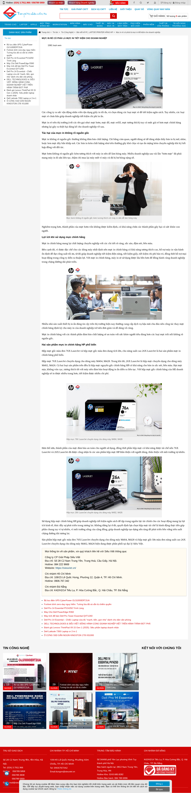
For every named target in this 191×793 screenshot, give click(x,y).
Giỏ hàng (159, 16)
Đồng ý (159, 784)
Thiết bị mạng (100, 24)
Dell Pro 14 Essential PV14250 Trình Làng (64, 608)
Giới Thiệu (126, 9)
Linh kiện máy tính (122, 24)
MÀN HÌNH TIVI (75, 24)
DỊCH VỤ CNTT (98, 9)
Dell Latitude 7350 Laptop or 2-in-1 (60, 631)
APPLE (33, 25)
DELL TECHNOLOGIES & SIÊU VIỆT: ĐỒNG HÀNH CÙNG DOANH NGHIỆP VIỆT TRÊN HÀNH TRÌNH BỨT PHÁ (97, 623)
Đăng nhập (179, 2)
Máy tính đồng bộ (45, 24)
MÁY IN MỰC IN (110, 24)
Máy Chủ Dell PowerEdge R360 (59, 612)
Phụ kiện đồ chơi (135, 24)
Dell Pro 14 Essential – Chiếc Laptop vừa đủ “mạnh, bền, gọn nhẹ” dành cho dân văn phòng (87, 620)
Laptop (23, 25)
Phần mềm (148, 25)
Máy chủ (88, 25)
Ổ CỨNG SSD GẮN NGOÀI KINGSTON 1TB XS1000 (69, 635)
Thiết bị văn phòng (163, 24)
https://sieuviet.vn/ (66, 568)
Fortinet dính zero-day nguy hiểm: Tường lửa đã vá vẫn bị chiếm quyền (77, 604)
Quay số (139, 9)
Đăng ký (167, 2)
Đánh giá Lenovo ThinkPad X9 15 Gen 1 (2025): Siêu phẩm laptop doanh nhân (81, 627)
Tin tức (64, 9)
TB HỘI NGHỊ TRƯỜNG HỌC (179, 24)
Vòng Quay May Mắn (158, 9)
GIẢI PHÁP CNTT (79, 9)
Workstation (60, 25)
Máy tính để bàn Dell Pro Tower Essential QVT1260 (68, 616)
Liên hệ (113, 9)
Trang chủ (10, 25)
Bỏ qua (159, 789)
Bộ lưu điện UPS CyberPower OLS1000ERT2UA (67, 600)
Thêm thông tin (64, 789)
